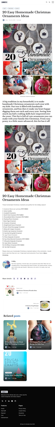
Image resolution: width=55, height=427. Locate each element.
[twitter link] (2, 401)
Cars (2, 415)
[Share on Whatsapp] (24, 278)
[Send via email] (31, 278)
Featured (3, 413)
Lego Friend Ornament (11, 235)
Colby (6, 20)
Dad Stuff (3, 410)
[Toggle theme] (49, 2)
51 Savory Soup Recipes (32, 305)
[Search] (46, 2)
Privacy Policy (22, 408)
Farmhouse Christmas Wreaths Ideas (26, 290)
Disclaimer (21, 413)
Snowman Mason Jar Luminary (12, 209)
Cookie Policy (22, 410)
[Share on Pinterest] (21, 278)
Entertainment (4, 417)
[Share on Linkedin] (28, 278)
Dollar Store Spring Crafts (14, 375)
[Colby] (3, 20)
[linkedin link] (9, 401)
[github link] (15, 401)
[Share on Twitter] (14, 278)
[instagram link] (12, 401)
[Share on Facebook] (17, 278)
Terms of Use (22, 415)
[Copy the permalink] (35, 278)
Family (2, 408)
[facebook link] (5, 401)
